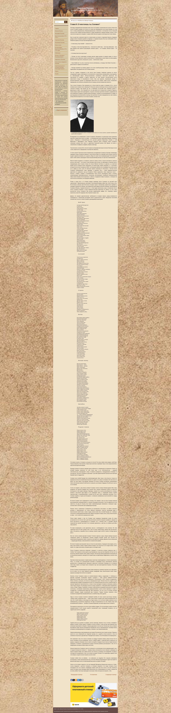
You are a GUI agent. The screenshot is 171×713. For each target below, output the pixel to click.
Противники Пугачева (59, 42)
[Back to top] (168, 710)
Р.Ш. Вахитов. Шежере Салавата (85, 20)
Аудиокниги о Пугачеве (60, 59)
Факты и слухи (58, 45)
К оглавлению (93, 674)
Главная (57, 28)
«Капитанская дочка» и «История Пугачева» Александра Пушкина (60, 67)
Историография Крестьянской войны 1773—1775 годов (61, 49)
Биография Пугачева (59, 33)
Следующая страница (111, 674)
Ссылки (56, 73)
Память (56, 71)
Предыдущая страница (76, 674)
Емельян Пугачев (85, 8)
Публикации (57, 52)
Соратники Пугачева (59, 39)
